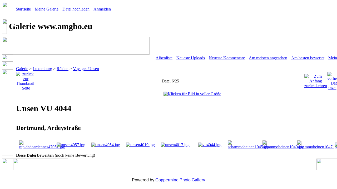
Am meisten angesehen (268, 58)
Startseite (23, 9)
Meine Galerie (46, 9)
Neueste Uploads (190, 58)
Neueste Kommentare (227, 58)
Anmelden (102, 9)
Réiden (62, 68)
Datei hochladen (76, 9)
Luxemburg (42, 68)
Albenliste (164, 58)
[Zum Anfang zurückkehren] (315, 79)
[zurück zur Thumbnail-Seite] (26, 79)
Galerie (22, 68)
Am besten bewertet (307, 58)
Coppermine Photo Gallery (180, 180)
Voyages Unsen (86, 68)
